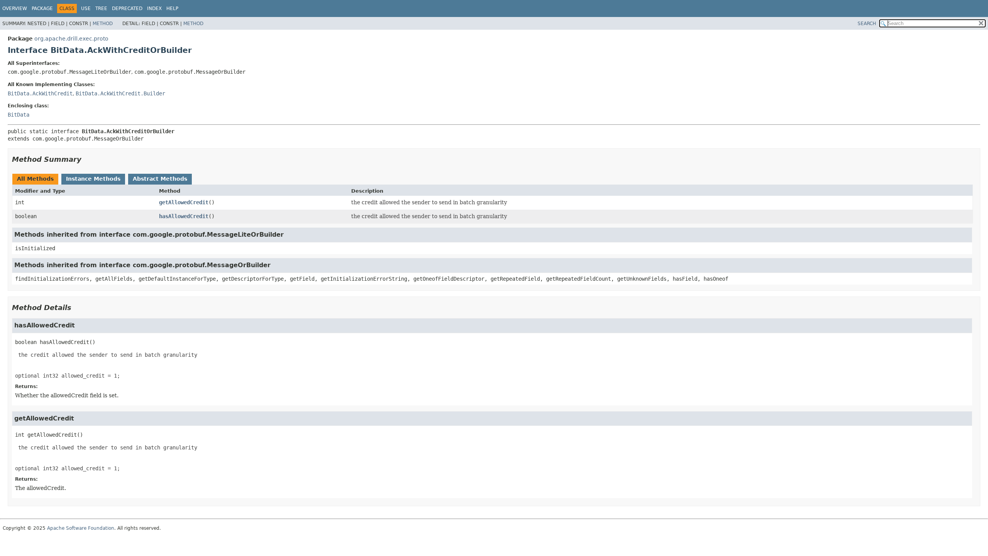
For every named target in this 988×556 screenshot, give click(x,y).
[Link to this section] (87, 159)
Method (103, 23)
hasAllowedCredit (183, 216)
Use (86, 8)
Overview (14, 8)
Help (172, 8)
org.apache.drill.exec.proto (71, 39)
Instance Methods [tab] (93, 179)
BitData (18, 115)
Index (154, 8)
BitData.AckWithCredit (40, 93)
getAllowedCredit (183, 202)
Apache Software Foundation (80, 528)
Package (42, 8)
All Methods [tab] (35, 179)
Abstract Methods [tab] (160, 179)
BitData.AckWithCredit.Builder (120, 93)
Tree (101, 8)
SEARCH (867, 23)
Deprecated (127, 8)
